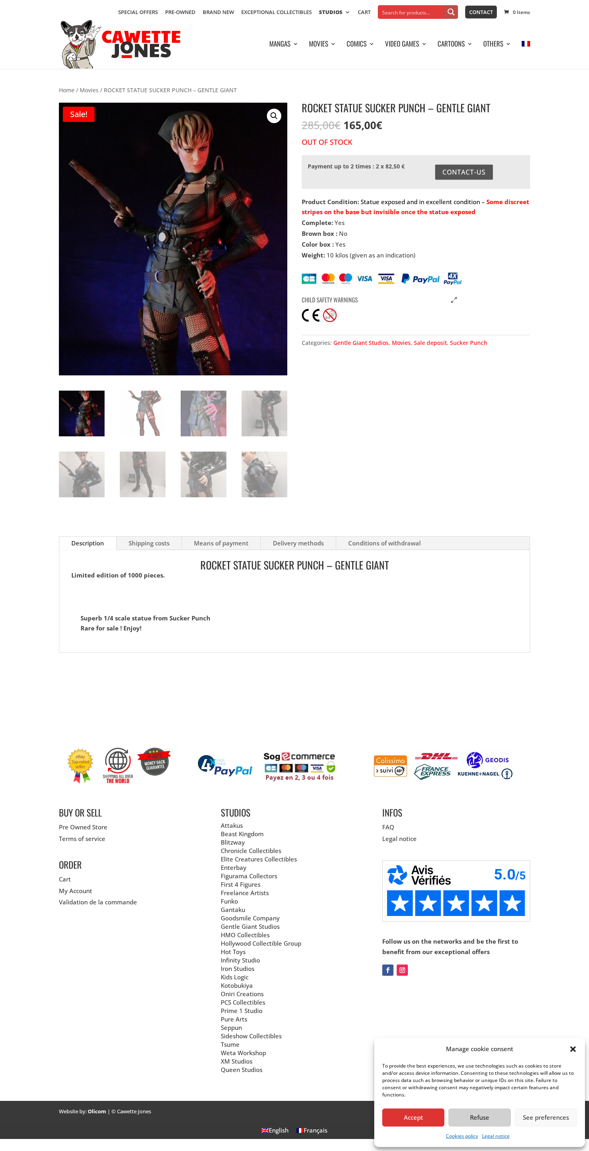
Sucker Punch (468, 343)
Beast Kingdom (242, 834)
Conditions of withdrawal (384, 543)
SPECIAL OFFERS (138, 13)
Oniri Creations (242, 994)
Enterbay (233, 867)
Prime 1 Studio (241, 1011)
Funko (229, 901)
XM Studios (236, 1061)
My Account (75, 891)
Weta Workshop (243, 1053)
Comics (357, 45)
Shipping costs (149, 543)
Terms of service (82, 839)
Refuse (479, 1117)
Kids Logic (234, 977)
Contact (481, 12)
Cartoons (451, 45)
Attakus (232, 825)
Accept (413, 1117)
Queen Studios (241, 1070)
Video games (402, 45)
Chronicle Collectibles (251, 851)
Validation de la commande (98, 902)
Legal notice (496, 1136)
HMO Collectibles (245, 935)
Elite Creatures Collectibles (259, 859)
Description (87, 543)
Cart (364, 13)
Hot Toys (233, 952)
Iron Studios (237, 969)
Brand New (218, 13)
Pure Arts (234, 1019)
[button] (573, 1049)
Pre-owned (180, 13)
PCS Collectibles (243, 1002)
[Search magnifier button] (451, 12)
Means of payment (221, 543)
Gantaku (233, 910)
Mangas (279, 45)
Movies (318, 45)
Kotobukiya (237, 985)
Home (67, 90)
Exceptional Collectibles (276, 13)
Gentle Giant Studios (361, 343)
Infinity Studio (240, 960)
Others (493, 45)
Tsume (230, 1044)
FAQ (388, 827)
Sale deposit (430, 343)
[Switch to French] (526, 55)
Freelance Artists (245, 893)
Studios (331, 13)
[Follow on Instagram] (402, 970)
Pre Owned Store (83, 827)
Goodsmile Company (250, 918)
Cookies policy (462, 1136)
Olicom (97, 1111)
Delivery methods (298, 543)
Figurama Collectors (249, 876)
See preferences (546, 1117)
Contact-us (464, 172)
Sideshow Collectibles (251, 1036)
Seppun (231, 1027)
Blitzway (233, 842)
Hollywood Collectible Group (261, 943)
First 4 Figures (240, 884)
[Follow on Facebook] (387, 970)
